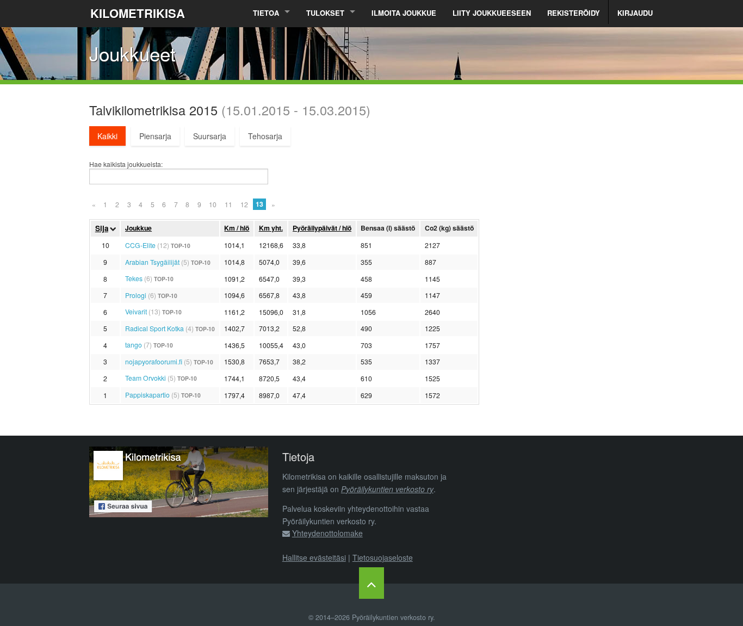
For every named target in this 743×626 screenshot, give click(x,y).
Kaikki (107, 136)
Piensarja (155, 136)
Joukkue (138, 228)
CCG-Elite (140, 245)
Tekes (134, 278)
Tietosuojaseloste (382, 557)
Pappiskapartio (147, 394)
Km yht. (271, 228)
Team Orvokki (145, 377)
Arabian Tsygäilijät (152, 261)
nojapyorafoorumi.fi (153, 361)
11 (228, 204)
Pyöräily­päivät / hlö (322, 228)
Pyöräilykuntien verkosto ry (387, 489)
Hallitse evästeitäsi (314, 557)
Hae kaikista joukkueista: (126, 164)
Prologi (135, 295)
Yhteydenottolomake (327, 533)
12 (244, 204)
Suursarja (209, 136)
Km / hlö (236, 228)
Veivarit (136, 311)
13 (259, 204)
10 (212, 204)
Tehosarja (265, 136)
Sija (101, 228)
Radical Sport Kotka (154, 328)
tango (133, 344)
